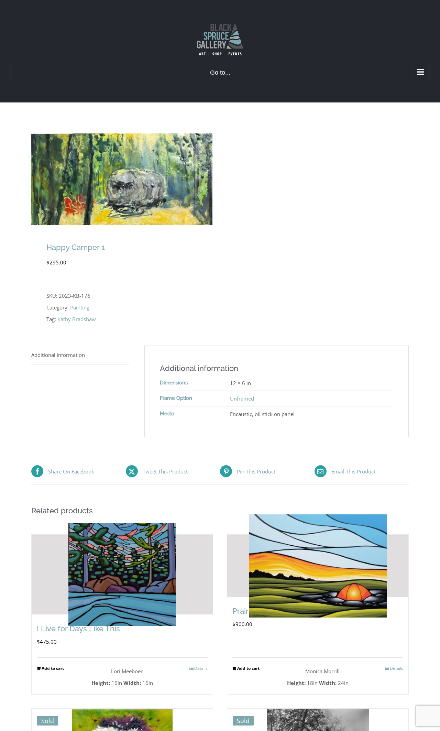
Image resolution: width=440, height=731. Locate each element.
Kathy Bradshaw (76, 319)
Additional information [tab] (58, 354)
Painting (79, 307)
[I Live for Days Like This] (122, 574)
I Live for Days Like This (78, 628)
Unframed (242, 398)
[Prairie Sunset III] (317, 566)
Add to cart (53, 668)
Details (201, 668)
